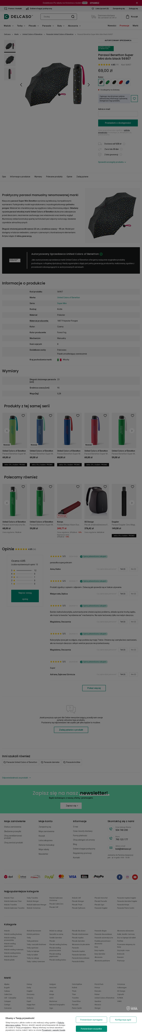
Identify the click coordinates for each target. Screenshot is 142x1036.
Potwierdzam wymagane (91, 1020)
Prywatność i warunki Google (53, 1030)
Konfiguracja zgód (123, 1020)
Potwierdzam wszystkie (91, 1029)
